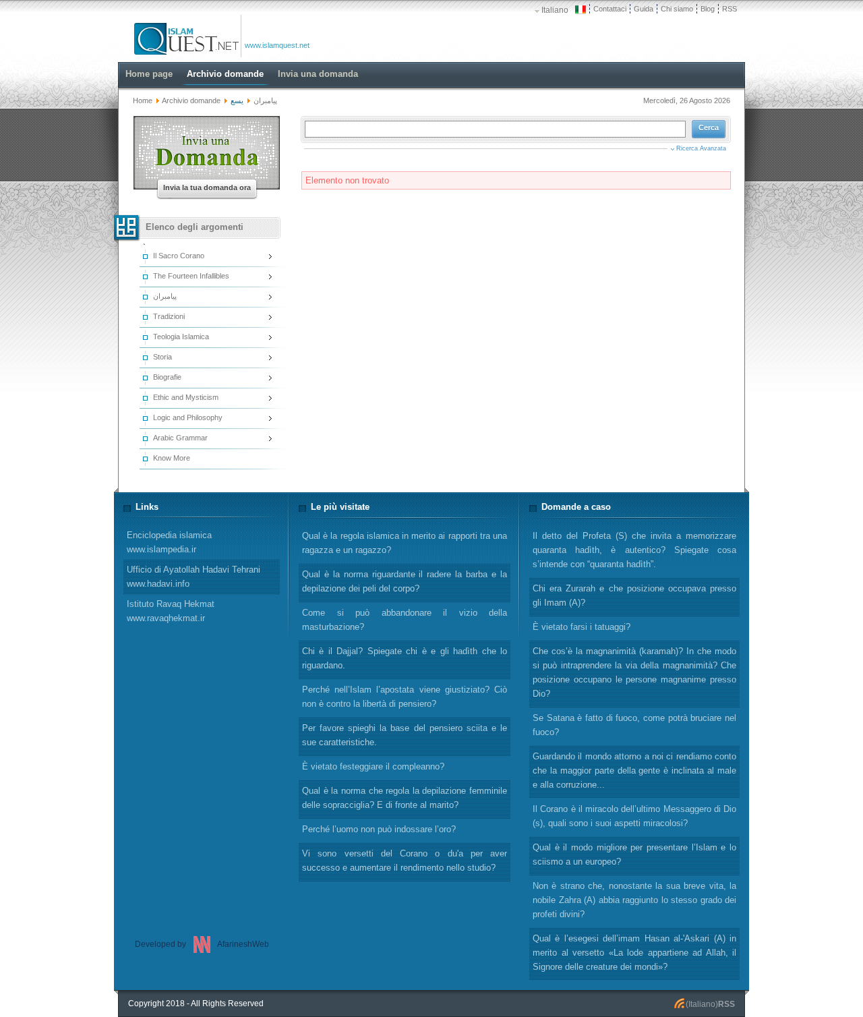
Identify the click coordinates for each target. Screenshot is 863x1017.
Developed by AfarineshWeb (202, 944)
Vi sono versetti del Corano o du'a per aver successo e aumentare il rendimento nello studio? (404, 860)
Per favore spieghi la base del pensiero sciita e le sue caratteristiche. (404, 735)
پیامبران (265, 100)
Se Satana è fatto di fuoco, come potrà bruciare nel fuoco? (634, 725)
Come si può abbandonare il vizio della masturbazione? (404, 620)
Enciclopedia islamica (169, 542)
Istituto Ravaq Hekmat (170, 611)
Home (142, 100)
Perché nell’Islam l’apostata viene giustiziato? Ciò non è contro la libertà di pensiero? (404, 697)
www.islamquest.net (277, 45)
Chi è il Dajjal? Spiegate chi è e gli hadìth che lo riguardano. (404, 658)
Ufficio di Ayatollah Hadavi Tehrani (193, 576)
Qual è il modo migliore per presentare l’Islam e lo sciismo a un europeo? (634, 854)
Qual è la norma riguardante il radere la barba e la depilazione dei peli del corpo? (404, 581)
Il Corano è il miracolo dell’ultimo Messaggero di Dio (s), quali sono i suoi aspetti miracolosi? (634, 816)
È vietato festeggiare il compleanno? (373, 766)
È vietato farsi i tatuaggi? (581, 627)
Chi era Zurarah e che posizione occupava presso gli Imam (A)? (634, 595)
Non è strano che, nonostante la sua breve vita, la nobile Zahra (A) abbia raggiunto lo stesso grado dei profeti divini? (634, 900)
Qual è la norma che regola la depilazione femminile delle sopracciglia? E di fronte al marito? (404, 798)
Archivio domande (191, 100)
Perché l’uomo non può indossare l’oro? (379, 829)
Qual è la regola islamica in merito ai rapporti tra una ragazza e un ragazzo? (404, 543)
